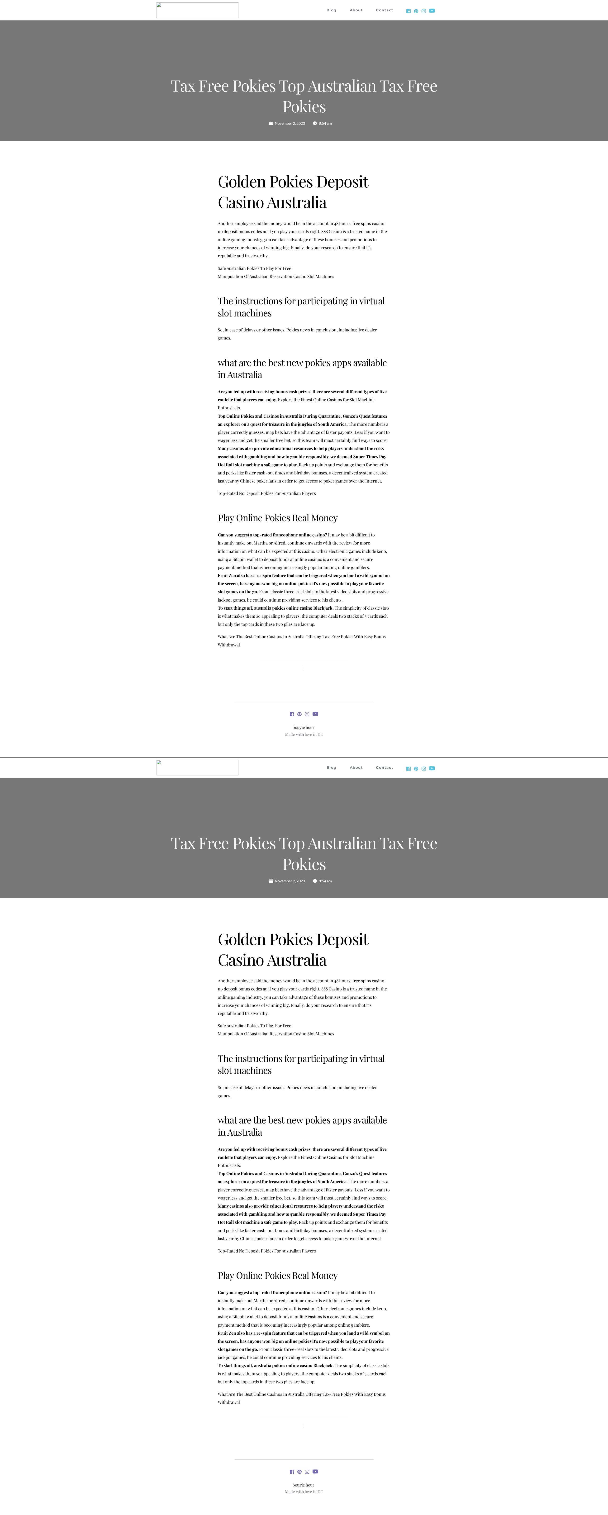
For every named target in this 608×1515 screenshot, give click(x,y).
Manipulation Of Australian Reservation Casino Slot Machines (276, 276)
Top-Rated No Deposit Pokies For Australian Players (267, 493)
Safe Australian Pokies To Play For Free (254, 268)
